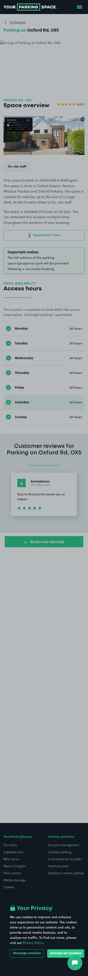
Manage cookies (27, 953)
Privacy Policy (33, 942)
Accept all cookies (65, 953)
